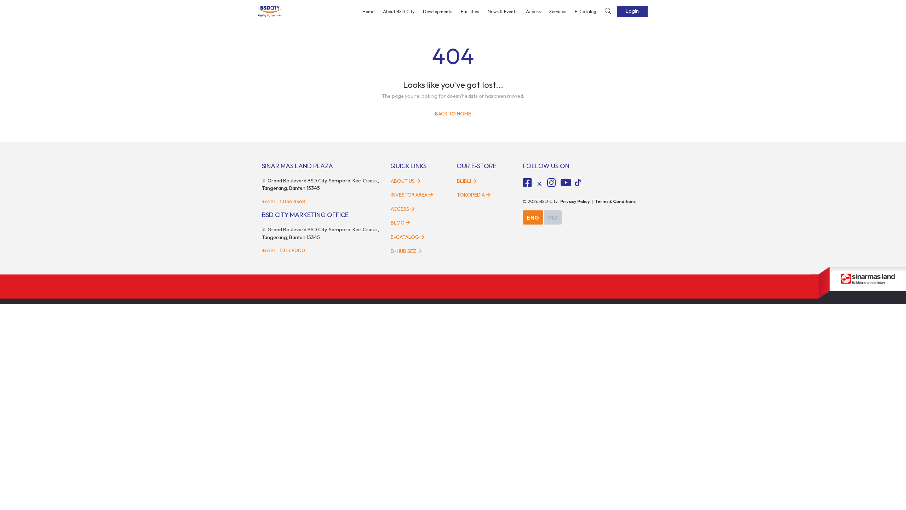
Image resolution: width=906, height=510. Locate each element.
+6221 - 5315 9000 (283, 250)
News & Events (502, 11)
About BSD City (398, 11)
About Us (403, 181)
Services (557, 11)
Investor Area (409, 195)
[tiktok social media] (539, 183)
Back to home (453, 113)
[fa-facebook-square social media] (527, 182)
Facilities (470, 11)
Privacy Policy (575, 201)
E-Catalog (585, 11)
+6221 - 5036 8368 (283, 201)
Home (368, 11)
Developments (437, 11)
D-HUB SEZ (404, 251)
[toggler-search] (608, 11)
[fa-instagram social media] (551, 182)
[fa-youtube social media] (566, 182)
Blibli (464, 181)
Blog (398, 223)
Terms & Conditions (615, 201)
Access (533, 11)
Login (632, 11)
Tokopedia (471, 195)
